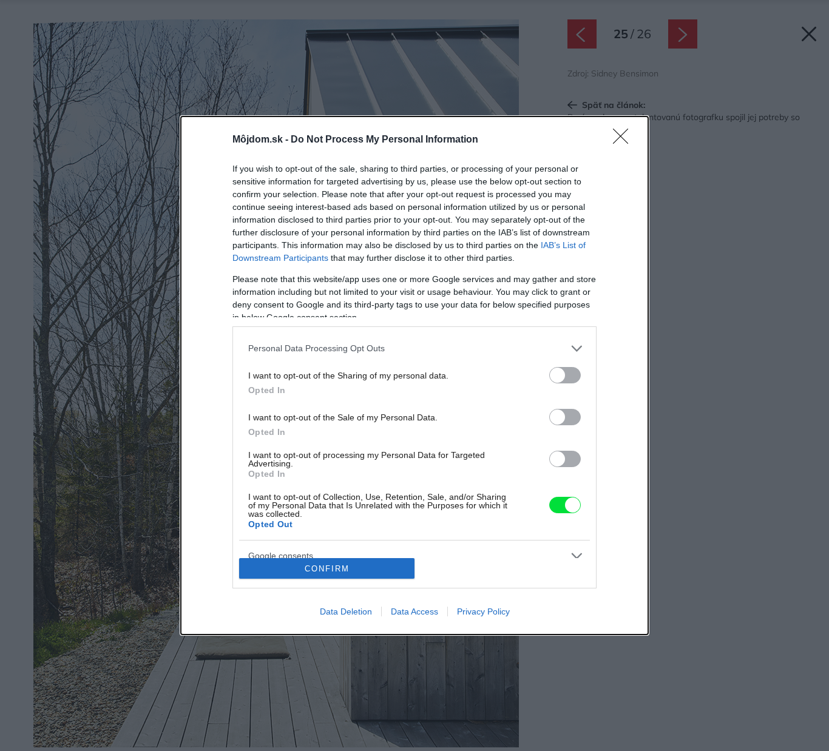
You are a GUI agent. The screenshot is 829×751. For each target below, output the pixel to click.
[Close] (624, 140)
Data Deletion (346, 611)
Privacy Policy (483, 611)
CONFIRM (327, 568)
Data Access (414, 611)
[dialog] (414, 375)
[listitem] (414, 348)
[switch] (565, 375)
